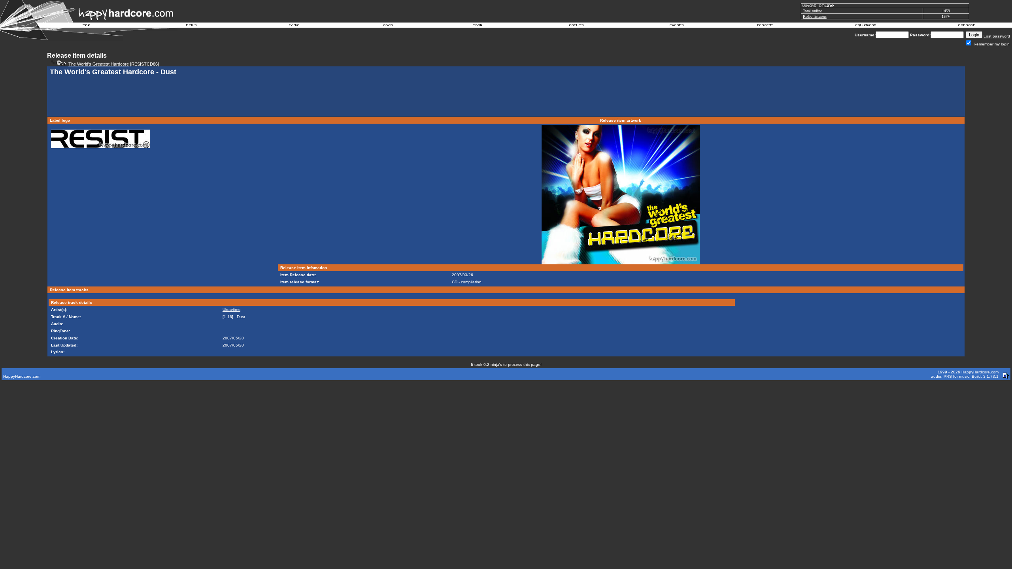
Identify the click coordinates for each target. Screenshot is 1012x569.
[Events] (676, 26)
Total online (812, 11)
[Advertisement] (506, 97)
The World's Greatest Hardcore (98, 64)
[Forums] (576, 26)
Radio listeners (815, 16)
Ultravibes (231, 309)
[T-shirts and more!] (477, 26)
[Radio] (294, 26)
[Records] (765, 26)
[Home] (86, 26)
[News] (190, 26)
